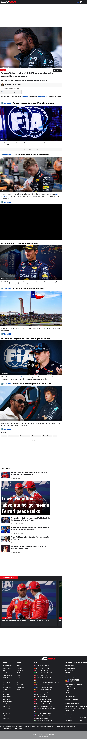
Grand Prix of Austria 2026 (43, 684)
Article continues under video (31, 149)
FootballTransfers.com (71, 718)
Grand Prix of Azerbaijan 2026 (44, 701)
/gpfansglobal (70, 665)
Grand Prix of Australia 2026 (43, 665)
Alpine (18, 665)
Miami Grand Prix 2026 (42, 675)
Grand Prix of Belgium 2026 (43, 689)
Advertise (26, 726)
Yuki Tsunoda (6, 708)
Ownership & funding (5, 728)
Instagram (43, 726)
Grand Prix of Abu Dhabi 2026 (44, 720)
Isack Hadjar (6, 680)
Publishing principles (59, 726)
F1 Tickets (14, 728)
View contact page (69, 710)
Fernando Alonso (7, 701)
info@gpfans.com (70, 696)
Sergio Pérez (6, 718)
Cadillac (19, 673)
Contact (21, 726)
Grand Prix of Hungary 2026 (43, 692)
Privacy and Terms (10, 726)
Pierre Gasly (6, 677)
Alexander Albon (7, 687)
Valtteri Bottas (6, 715)
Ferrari (18, 675)
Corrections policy (70, 726)
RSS (17, 726)
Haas (23, 377)
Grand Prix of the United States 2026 (45, 708)
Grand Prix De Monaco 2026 (43, 680)
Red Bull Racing (21, 687)
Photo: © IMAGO (5, 67)
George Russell (36, 436)
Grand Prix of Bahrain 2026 (43, 704)
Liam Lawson (6, 682)
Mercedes (25, 96)
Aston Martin (20, 668)
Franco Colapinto (7, 675)
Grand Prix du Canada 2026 (43, 677)
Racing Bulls (20, 684)
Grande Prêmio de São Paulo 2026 (45, 713)
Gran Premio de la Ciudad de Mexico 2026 (47, 711)
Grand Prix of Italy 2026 (42, 696)
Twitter (37, 726)
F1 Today (3, 70)
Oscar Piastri (6, 673)
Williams (19, 689)
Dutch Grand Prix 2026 (42, 694)
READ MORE (7, 103)
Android (48, 726)
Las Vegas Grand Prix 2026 (43, 715)
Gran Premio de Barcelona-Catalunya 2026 (47, 682)
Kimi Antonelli (6, 692)
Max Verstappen (13, 436)
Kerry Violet (8, 84)
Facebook (32, 726)
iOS (52, 726)
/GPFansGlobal (71, 673)
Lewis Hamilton (42, 96)
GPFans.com (68, 720)
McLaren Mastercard (22, 680)
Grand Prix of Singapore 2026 (44, 706)
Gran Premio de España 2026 (44, 699)
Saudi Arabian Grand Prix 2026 (44, 673)
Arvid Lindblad (6, 706)
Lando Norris (6, 670)
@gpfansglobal (71, 668)
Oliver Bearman (7, 696)
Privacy (20, 728)
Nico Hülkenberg (7, 713)
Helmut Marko (47, 436)
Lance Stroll (6, 704)
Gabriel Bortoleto (7, 711)
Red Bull (4, 436)
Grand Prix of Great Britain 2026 (44, 687)
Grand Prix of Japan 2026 (43, 670)
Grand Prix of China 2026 (42, 668)
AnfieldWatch (83, 720)
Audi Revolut (20, 670)
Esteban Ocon (6, 699)
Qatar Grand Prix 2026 (42, 718)
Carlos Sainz (6, 689)
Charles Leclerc (7, 668)
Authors (2, 726)
